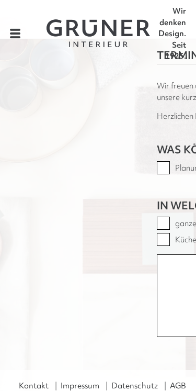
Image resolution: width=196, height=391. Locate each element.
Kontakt (34, 386)
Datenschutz (134, 386)
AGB (178, 386)
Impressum (80, 386)
